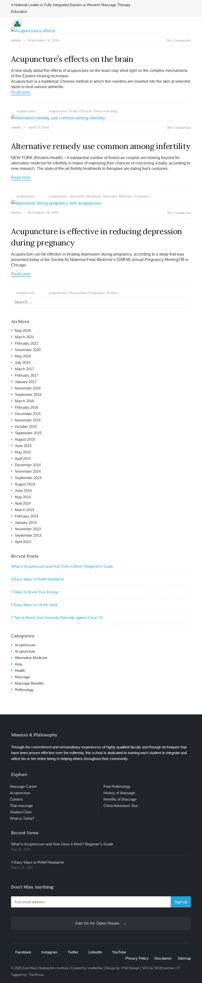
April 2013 (23, 542)
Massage (126, 196)
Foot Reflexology (117, 786)
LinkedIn (95, 952)
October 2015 (26, 426)
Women (112, 293)
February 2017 (26, 375)
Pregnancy (142, 196)
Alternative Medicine (85, 196)
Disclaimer (163, 958)
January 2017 (26, 382)
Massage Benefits (29, 683)
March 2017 (24, 369)
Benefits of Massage (119, 799)
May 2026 (23, 330)
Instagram (49, 952)
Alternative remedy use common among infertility (101, 146)
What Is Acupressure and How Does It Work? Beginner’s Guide (62, 566)
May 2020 (23, 356)
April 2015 (23, 458)
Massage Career (23, 786)
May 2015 (23, 452)
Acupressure (25, 645)
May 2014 (23, 497)
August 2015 (25, 439)
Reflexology (24, 690)
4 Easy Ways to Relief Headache (37, 579)
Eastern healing (106, 111)
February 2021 (26, 343)
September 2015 (28, 433)
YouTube (119, 952)
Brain (73, 111)
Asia (18, 664)
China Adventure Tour (120, 806)
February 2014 (26, 516)
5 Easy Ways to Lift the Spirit (34, 605)
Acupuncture (25, 111)
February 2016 (26, 407)
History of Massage (119, 793)
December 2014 (28, 465)
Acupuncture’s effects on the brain (72, 59)
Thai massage (21, 806)
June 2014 (23, 490)
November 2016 (28, 388)
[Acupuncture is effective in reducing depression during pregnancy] (56, 203)
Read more (21, 92)
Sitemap (184, 958)
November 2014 (28, 471)
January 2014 (26, 522)
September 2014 (28, 478)
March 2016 (24, 401)
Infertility (110, 196)
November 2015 (28, 420)
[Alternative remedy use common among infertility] (58, 117)
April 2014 (23, 503)
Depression (78, 293)
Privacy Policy (137, 958)
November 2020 (28, 350)
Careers (16, 799)
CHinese (85, 111)
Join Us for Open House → (101, 923)
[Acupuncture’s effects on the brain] (33, 30)
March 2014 (24, 510)
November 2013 (28, 529)
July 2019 (22, 362)
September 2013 (28, 535)
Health (20, 670)
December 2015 (28, 414)
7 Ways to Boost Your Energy (34, 592)
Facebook (23, 952)
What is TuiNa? (22, 818)
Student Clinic (21, 812)
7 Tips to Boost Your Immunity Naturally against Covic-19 (57, 617)
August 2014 (25, 484)
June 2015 (23, 446)
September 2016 (28, 394)
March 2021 (24, 337)
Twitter (73, 952)
